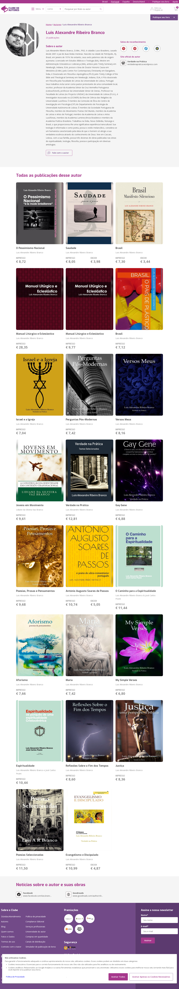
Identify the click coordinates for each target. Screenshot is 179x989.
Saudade (71, 248)
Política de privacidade (36, 916)
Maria (69, 680)
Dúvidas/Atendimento (11, 916)
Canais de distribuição (35, 941)
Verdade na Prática (77, 505)
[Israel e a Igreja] (40, 385)
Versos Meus (123, 419)
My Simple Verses (126, 680)
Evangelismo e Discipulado (82, 855)
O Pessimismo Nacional (30, 248)
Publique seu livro (160, 1)
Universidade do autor (36, 931)
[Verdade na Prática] (89, 470)
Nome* (144, 915)
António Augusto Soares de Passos (87, 591)
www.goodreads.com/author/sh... (88, 894)
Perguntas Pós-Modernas (81, 419)
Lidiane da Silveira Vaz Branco (29, 509)
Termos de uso (8, 941)
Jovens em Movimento (29, 505)
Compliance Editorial (35, 921)
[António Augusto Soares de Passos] (89, 556)
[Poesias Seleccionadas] (40, 820)
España (126, 1)
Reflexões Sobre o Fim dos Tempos (87, 765)
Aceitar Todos (118, 976)
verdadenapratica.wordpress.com (142, 63)
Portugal (115, 1)
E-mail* (144, 926)
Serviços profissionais (35, 926)
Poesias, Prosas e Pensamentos (35, 591)
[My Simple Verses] (139, 645)
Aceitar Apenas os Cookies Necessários (151, 976)
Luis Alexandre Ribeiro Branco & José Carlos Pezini (136, 597)
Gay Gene (121, 505)
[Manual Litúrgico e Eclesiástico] (40, 299)
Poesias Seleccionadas (29, 855)
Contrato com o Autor (11, 946)
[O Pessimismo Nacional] (40, 213)
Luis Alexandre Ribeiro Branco (29, 252)
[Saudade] (89, 213)
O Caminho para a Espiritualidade (136, 591)
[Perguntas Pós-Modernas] (89, 385)
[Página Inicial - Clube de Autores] (10, 9)
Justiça (120, 765)
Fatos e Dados (8, 936)
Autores (57, 24)
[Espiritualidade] (40, 731)
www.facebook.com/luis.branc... (37, 894)
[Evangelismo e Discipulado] (89, 820)
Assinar (147, 940)
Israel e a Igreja (25, 419)
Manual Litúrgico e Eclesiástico (35, 333)
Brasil (105, 1)
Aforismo (22, 680)
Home (49, 24)
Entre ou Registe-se (159, 9)
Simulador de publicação (41, 946)
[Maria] (89, 645)
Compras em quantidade (37, 936)
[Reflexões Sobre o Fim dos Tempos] (89, 731)
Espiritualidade (25, 765)
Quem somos (7, 931)
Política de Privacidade (15, 977)
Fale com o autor (60, 152)
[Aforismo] (40, 645)
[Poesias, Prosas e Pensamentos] (40, 556)
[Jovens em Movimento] (40, 470)
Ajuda (175, 1)
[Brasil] (139, 213)
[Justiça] (139, 731)
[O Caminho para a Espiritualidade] (139, 556)
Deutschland (139, 1)
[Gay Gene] (139, 470)
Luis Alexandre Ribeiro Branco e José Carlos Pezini (36, 772)
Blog (3, 926)
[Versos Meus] (139, 385)
